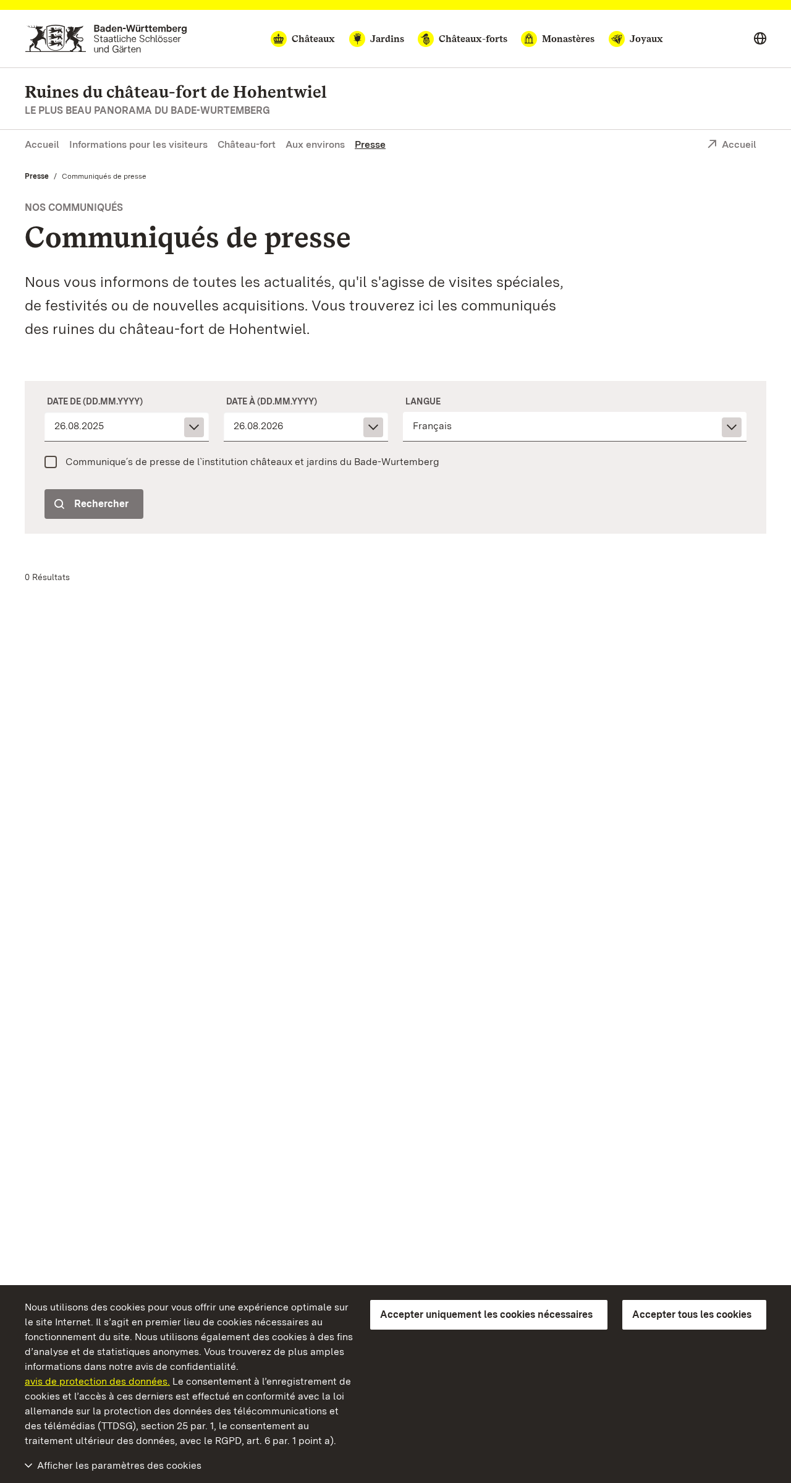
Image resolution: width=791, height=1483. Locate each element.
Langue (423, 401)
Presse (370, 144)
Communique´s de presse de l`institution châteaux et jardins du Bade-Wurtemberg (252, 462)
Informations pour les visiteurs (138, 144)
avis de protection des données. (97, 1381)
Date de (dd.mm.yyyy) (95, 401)
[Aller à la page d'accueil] (106, 39)
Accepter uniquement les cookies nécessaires (486, 1314)
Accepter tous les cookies (691, 1314)
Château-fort (247, 144)
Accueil (42, 144)
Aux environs (315, 144)
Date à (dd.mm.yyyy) (271, 401)
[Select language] (760, 39)
